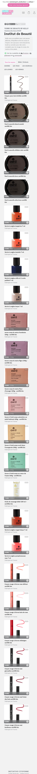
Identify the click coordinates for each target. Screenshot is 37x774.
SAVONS (7, 66)
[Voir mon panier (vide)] (29, 12)
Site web (13, 24)
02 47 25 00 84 (21, 24)
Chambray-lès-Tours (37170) (12, 31)
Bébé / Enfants (23, 62)
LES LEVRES (8, 69)
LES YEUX (16, 66)
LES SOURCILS (27, 66)
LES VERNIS (19, 69)
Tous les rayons (10, 62)
